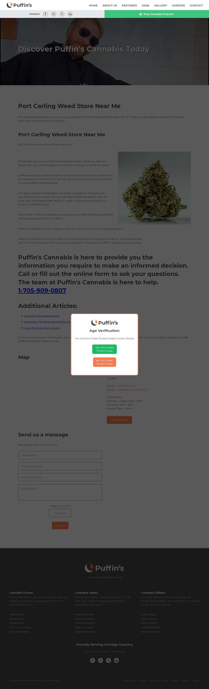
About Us (110, 5)
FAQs (145, 5)
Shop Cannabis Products (159, 14)
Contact (196, 5)
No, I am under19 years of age (104, 362)
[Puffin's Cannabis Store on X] (61, 14)
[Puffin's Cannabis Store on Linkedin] (69, 14)
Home (93, 5)
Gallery (160, 5)
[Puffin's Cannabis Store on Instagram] (53, 14)
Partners (129, 5)
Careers (178, 5)
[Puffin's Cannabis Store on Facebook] (44, 14)
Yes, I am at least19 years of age (104, 349)
